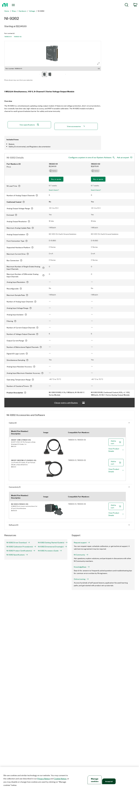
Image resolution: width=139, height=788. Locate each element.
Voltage (32, 11)
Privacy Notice (43, 778)
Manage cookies (94, 780)
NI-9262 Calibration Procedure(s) (20, 546)
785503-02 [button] (18, 36)
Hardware (22, 11)
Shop (14, 11)
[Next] (65, 74)
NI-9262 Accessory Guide (48, 550)
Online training (79, 579)
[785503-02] (50, 74)
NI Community (79, 554)
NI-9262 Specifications (16, 554)
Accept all (109, 781)
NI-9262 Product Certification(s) (19, 550)
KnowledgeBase (80, 567)
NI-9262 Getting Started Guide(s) (51, 542)
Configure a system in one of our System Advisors (89, 157)
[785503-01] (44, 74)
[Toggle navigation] (18, 5)
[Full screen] (98, 63)
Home (6, 11)
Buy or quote (56, 179)
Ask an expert (123, 157)
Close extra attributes (66, 402)
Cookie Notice (60, 778)
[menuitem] (126, 5)
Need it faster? (54, 190)
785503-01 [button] (8, 36)
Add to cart (113, 442)
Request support (80, 542)
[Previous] (40, 74)
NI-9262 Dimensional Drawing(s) (51, 546)
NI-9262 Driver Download (17, 542)
